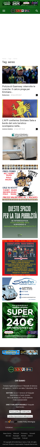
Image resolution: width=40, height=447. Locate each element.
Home (4, 59)
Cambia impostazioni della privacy (20, 416)
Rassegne (16, 436)
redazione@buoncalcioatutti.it (24, 427)
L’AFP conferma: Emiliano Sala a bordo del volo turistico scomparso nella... (19, 123)
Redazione (5, 95)
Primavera (24, 433)
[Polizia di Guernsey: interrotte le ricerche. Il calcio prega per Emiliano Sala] (20, 75)
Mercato (8, 436)
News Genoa (7, 433)
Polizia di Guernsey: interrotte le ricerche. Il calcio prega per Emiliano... (18, 89)
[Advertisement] (20, 35)
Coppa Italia (16, 438)
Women (23, 436)
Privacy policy (14, 412)
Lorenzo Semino (7, 129)
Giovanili (32, 433)
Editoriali (16, 433)
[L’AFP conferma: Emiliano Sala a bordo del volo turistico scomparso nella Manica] (20, 108)
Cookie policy (25, 412)
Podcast (24, 438)
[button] (3, 11)
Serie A (30, 436)
